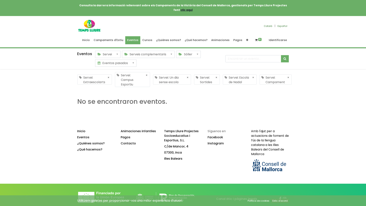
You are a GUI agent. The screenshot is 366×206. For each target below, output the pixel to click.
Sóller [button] (188, 54)
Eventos (83, 137)
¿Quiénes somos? (91, 143)
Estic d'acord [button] (280, 200)
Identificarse (278, 40)
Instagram (216, 143)
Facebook (215, 137)
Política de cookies (258, 200)
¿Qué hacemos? (89, 149)
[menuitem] (86, 40)
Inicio (81, 131)
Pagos (125, 137)
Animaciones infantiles (138, 131)
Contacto (128, 143)
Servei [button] (107, 54)
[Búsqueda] (285, 58)
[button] (247, 40)
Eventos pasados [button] (115, 63)
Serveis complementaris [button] (148, 54)
